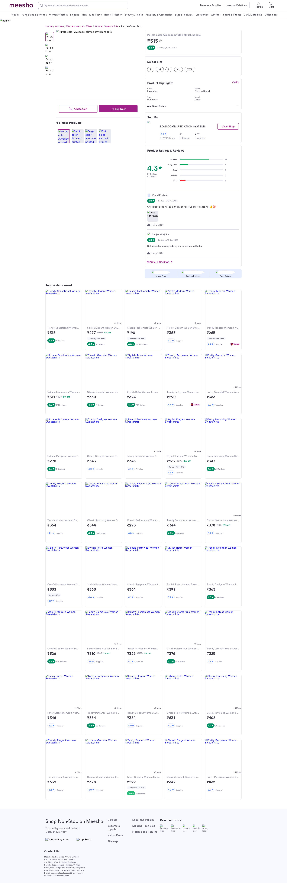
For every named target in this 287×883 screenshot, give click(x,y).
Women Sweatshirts (106, 26)
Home (48, 26)
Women (59, 26)
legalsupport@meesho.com (71, 873)
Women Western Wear (79, 26)
